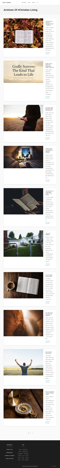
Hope (27, 455)
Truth (23, 459)
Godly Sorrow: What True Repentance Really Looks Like (50, 65)
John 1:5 (50, 319)
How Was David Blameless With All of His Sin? (49, 109)
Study (19, 459)
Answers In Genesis (9, 455)
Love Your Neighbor (48, 234)
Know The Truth (9, 458)
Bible (20, 449)
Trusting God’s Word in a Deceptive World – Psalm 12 (49, 23)
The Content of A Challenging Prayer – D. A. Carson (49, 192)
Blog (29, 2)
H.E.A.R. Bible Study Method (49, 275)
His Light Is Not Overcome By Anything (49, 314)
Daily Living (26, 453)
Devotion (19, 455)
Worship (26, 459)
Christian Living (25, 451)
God (23, 455)
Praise (19, 457)
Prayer (23, 457)
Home (24, 2)
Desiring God (9, 452)
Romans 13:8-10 (49, 237)
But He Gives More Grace (49, 352)
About (33, 2)
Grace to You (10, 449)
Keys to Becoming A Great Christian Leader (50, 393)
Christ (20, 451)
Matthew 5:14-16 (49, 321)
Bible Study (25, 449)
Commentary (20, 453)
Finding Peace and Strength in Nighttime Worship (49, 150)
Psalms (27, 457)
